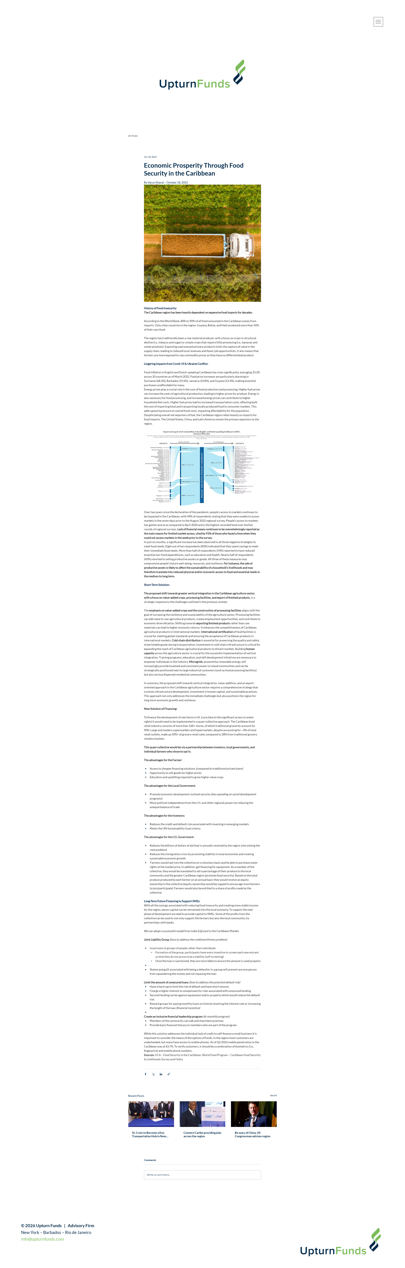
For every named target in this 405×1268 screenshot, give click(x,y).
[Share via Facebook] (145, 1074)
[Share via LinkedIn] (160, 1074)
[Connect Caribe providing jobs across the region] (202, 1114)
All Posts (133, 135)
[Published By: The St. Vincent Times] (151, 1114)
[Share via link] (168, 1074)
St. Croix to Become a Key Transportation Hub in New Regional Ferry (149, 1134)
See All (273, 1095)
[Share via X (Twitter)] (153, 1074)
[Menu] (378, 21)
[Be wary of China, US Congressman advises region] (254, 1114)
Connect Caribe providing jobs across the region (202, 1134)
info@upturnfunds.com (42, 1239)
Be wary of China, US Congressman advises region (252, 1134)
